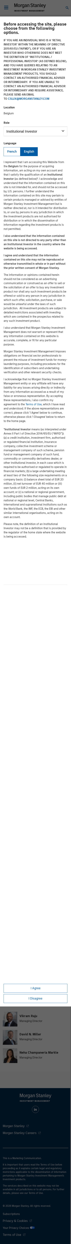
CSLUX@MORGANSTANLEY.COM (28, 98)
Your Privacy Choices (16, 1228)
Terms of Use (34, 404)
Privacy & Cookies (15, 1221)
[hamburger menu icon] (6, 7)
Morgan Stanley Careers (20, 1133)
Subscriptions (11, 1214)
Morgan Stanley (14, 1126)
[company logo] (30, 7)
